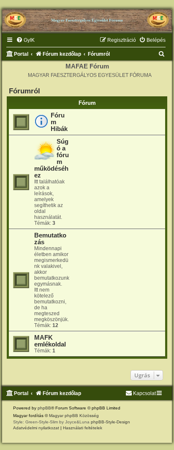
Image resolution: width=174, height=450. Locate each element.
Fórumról (24, 91)
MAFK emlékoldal (50, 341)
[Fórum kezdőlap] (87, 17)
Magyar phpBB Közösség (74, 415)
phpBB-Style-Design (110, 422)
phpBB (44, 408)
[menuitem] (25, 40)
